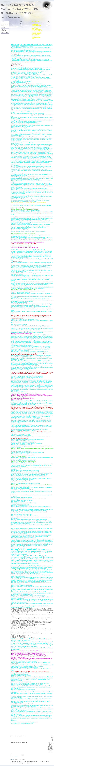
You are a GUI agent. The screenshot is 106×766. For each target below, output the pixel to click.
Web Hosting (12, 759)
